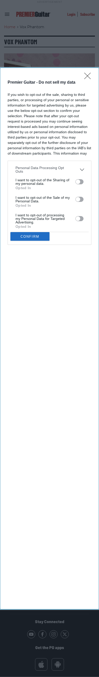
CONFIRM (30, 236)
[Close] (89, 77)
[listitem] (49, 169)
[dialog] (49, 338)
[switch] (79, 181)
